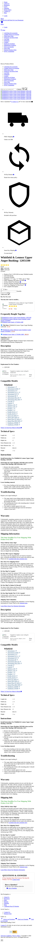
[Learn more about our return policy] (13, 174)
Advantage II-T (13, 394)
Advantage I (12, 387)
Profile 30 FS (12, 414)
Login (5, 15)
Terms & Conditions (6, 935)
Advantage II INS (13, 389)
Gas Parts (6, 39)
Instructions (30, 340)
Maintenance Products (10, 45)
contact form (16, 879)
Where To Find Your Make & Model (11, 427)
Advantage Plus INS (13, 399)
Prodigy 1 (11, 408)
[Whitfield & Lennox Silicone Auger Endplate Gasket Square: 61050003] (17, 320)
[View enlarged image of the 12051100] (16, 317)
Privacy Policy (16, 935)
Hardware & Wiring (9, 43)
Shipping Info (18, 342)
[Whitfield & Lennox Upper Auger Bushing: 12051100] (16, 91)
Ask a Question (12, 888)
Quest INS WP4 (13, 417)
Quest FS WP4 (12, 416)
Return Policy (7, 10)
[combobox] (8, 89)
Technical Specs (22, 340)
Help (5, 900)
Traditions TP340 (13, 425)
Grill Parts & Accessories (11, 33)
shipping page (23, 603)
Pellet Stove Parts (8, 36)
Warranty (12, 342)
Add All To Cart (5, 339)
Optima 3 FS (12, 407)
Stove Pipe (7, 48)
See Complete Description (11, 286)
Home (5, 2)
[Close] (2, 940)
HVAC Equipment (9, 51)
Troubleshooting (5, 342)
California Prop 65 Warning (11, 906)
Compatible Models (12, 340)
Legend (10, 403)
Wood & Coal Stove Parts (11, 37)
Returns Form (7, 913)
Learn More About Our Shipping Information (13, 606)
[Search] (24, 88)
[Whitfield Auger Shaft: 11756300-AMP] (12, 322)
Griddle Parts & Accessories (11, 34)
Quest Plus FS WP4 (13, 419)
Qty (6, 289)
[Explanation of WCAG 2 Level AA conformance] (13, 933)
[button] (5, 265)
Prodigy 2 (11, 410)
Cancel (19, 89)
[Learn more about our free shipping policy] (13, 136)
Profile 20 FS (12, 412)
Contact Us (7, 11)
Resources (7, 5)
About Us (6, 3)
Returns (6, 901)
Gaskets (6, 42)
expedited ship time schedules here (18, 559)
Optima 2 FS (12, 405)
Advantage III (12, 396)
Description (4, 340)
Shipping (6, 8)
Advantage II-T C (13, 392)
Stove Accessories (9, 47)
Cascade (10, 401)
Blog (5, 13)
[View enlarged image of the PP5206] (17, 320)
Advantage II (12, 391)
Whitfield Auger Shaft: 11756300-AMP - (16, 334)
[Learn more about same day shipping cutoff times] (15, 250)
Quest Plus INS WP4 (13, 421)
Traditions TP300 (13, 423)
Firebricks (6, 40)
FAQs (5, 6)
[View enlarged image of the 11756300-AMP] (12, 322)
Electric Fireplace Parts (10, 50)
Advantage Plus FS (13, 398)
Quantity (19, 291)
